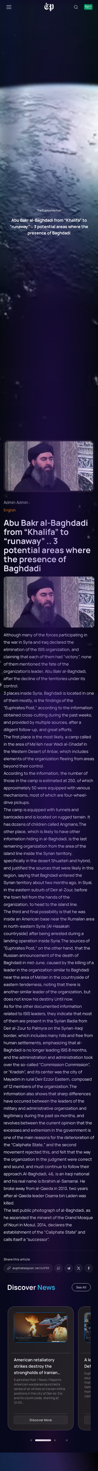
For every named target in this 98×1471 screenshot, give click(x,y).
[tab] (31, 1440)
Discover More (40, 1420)
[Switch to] (88, 7)
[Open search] (76, 7)
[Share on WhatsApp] (58, 1268)
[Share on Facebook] (89, 1268)
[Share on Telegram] (68, 1268)
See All (81, 1287)
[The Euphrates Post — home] (49, 7)
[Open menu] (8, 7)
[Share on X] (79, 1268)
